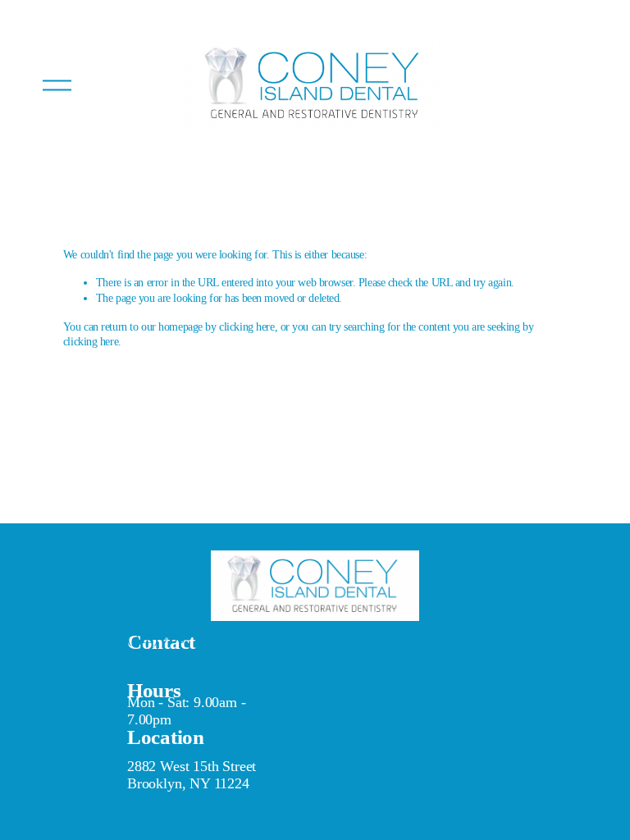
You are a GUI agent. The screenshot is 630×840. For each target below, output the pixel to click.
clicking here (246, 326)
